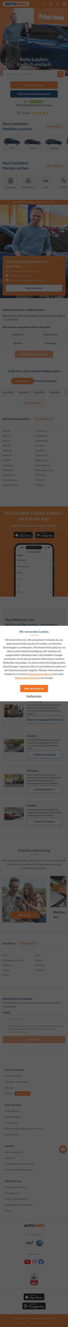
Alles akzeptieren (34, 688)
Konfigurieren (34, 696)
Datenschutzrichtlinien (27, 677)
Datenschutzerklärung (39, 673)
